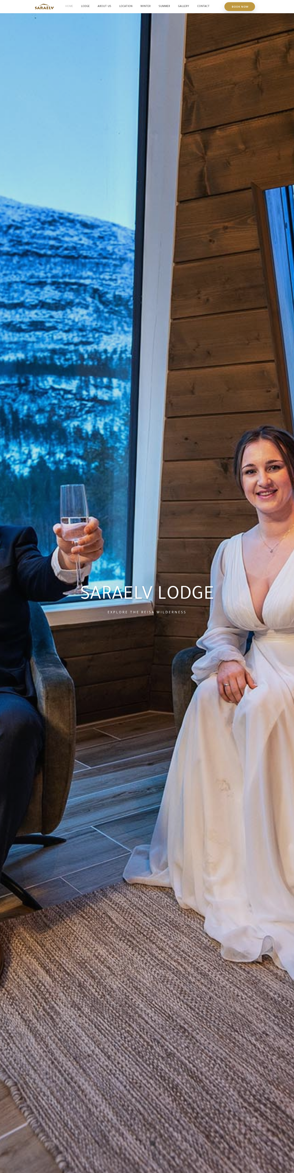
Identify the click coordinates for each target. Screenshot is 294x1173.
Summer (164, 6)
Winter (145, 6)
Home (69, 6)
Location (125, 6)
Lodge (85, 6)
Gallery (183, 6)
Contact (203, 6)
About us (104, 6)
